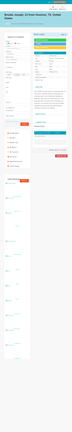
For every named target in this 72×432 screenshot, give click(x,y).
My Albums (12, 147)
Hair (7, 92)
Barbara (17, 314)
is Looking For (9, 67)
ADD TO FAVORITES (42, 47)
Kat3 (17, 284)
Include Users (9, 110)
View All (24, 180)
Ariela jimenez (17, 196)
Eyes (7, 87)
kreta (17, 299)
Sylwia (17, 269)
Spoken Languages (11, 62)
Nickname (8, 51)
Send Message (42, 40)
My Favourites (13, 152)
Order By (8, 102)
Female (18, 43)
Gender (8, 41)
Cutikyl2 (17, 226)
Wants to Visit (9, 57)
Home (7, 24)
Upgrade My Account (15, 161)
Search (24, 124)
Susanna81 (17, 343)
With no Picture (10, 116)
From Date (47, 133)
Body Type (9, 77)
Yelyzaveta (17, 358)
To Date (57, 133)
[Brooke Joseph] (34, 118)
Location (8, 46)
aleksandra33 (17, 254)
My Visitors (13, 157)
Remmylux (17, 328)
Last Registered (10, 108)
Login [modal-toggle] (49, 2)
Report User (62, 156)
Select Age (9, 72)
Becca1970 (17, 211)
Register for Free (59, 2)
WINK (39, 44)
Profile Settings (14, 166)
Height (7, 82)
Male (10, 43)
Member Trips (13, 142)
